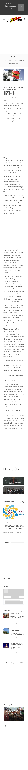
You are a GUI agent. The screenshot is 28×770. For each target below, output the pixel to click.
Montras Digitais (11, 663)
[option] (14, 519)
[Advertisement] (14, 39)
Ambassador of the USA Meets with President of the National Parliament (13, 492)
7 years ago (11, 97)
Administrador (6, 97)
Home (5, 60)
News (10, 60)
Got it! (22, 7)
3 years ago (8, 716)
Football (6, 522)
